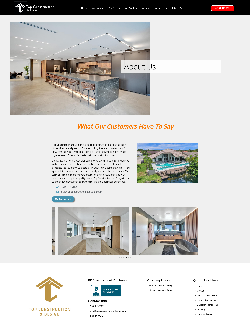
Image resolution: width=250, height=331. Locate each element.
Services (96, 8)
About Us (159, 8)
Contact (146, 8)
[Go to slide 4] (126, 257)
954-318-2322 (97, 306)
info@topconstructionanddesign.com (108, 311)
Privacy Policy (179, 8)
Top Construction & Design (40, 8)
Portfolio (113, 8)
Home (84, 8)
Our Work (129, 8)
